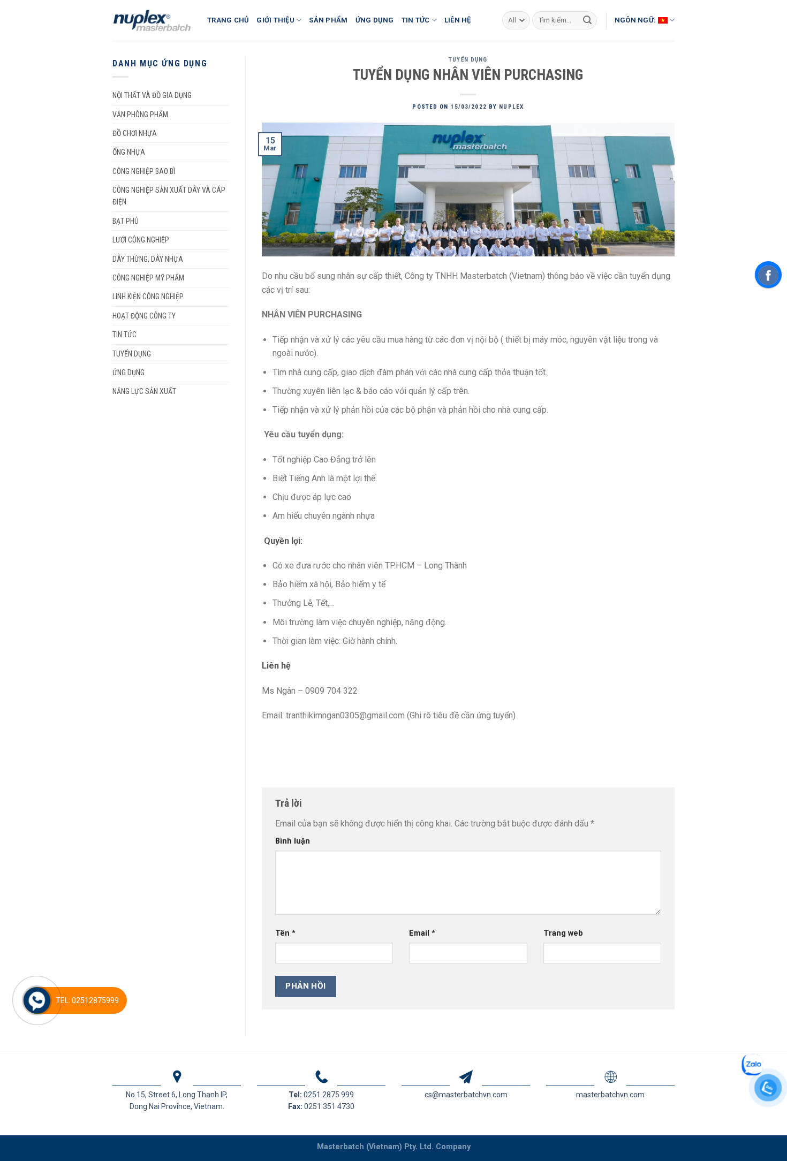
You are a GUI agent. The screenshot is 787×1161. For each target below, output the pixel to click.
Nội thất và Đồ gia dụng (152, 95)
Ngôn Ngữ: (636, 20)
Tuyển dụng (131, 354)
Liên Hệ (457, 20)
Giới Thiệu (275, 20)
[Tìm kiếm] (587, 20)
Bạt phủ (125, 221)
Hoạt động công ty (144, 316)
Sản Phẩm (328, 20)
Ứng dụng (128, 372)
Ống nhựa (128, 152)
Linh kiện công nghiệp (148, 296)
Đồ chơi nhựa (134, 133)
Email (422, 933)
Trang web (563, 933)
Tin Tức (416, 20)
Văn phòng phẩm (140, 114)
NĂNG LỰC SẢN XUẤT (144, 391)
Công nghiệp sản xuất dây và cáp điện (168, 196)
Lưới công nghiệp (140, 240)
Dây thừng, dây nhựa (147, 259)
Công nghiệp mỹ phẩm (148, 278)
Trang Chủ (228, 20)
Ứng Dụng (374, 20)
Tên (285, 933)
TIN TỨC (124, 334)
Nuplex (511, 106)
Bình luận (292, 841)
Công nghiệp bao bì (143, 171)
